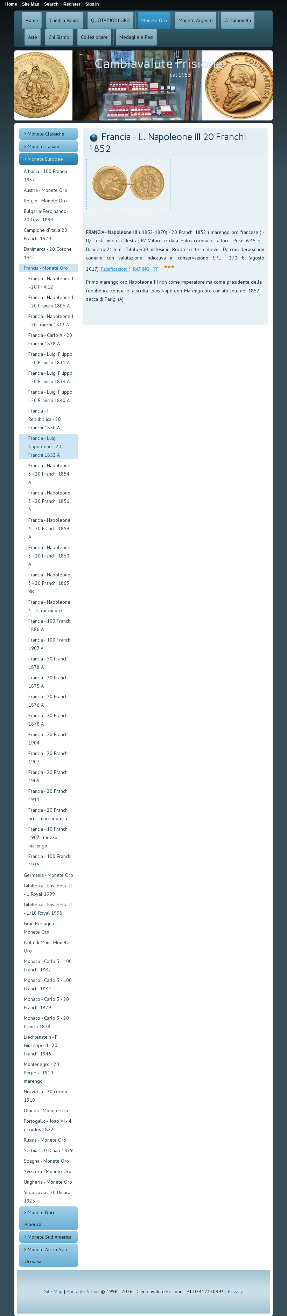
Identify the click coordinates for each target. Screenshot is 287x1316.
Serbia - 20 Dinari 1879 (48, 1150)
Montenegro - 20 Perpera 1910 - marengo (41, 1072)
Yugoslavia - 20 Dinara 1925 (47, 1196)
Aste (32, 37)
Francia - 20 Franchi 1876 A (48, 700)
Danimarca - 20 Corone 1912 (48, 253)
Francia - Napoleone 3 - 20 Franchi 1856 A (49, 501)
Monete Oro (154, 20)
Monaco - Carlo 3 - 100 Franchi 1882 (48, 965)
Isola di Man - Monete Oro (46, 946)
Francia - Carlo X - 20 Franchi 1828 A (50, 339)
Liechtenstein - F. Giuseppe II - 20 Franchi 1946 (41, 1045)
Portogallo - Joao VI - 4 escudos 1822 (47, 1125)
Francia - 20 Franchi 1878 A (48, 719)
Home (32, 20)
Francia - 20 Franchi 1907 (48, 757)
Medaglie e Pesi (136, 37)
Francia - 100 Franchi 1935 (49, 860)
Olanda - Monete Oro (46, 1110)
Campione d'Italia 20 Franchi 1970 (45, 234)
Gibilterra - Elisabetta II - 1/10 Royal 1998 (48, 908)
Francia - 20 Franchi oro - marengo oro (48, 814)
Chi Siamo (59, 37)
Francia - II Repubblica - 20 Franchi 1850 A (44, 419)
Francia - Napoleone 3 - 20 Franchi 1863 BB (49, 583)
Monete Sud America (49, 1237)
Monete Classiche (46, 134)
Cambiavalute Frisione (158, 63)
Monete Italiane (44, 146)
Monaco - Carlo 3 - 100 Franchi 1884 (48, 984)
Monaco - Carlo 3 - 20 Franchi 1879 (46, 1003)
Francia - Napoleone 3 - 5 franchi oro (49, 606)
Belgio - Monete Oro (45, 201)
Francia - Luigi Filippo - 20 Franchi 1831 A (50, 358)
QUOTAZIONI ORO (110, 20)
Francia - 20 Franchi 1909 (48, 776)
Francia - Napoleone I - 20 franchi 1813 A (50, 320)
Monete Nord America (40, 1218)
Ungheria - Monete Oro (48, 1182)
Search (51, 4)
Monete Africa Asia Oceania (45, 1255)
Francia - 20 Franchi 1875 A (48, 681)
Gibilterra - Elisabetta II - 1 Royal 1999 (48, 889)
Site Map (53, 1291)
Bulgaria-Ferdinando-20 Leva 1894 (46, 215)
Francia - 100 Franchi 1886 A (49, 625)
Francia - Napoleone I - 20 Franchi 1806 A (50, 301)
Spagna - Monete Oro (46, 1161)
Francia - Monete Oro (46, 268)
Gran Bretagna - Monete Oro (40, 927)
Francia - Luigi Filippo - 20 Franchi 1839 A (50, 377)
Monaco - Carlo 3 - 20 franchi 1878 (46, 1022)
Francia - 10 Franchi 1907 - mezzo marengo (48, 837)
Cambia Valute (64, 20)
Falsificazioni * (115, 269)
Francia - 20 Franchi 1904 (48, 738)
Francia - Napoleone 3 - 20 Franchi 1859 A (49, 528)
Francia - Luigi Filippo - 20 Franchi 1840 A (50, 396)
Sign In (92, 4)
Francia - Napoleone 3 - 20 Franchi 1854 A (49, 473)
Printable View (81, 1291)
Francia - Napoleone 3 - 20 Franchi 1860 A (49, 555)
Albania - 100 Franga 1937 (45, 175)
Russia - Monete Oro (45, 1140)
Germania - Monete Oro (48, 875)
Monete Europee (45, 159)
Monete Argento (195, 20)
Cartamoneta (237, 20)
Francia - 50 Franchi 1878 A (48, 663)
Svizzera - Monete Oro (47, 1171)
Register (71, 4)
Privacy (235, 1291)
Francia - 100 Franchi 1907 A (49, 644)
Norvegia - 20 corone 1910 (46, 1095)
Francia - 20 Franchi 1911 (48, 795)
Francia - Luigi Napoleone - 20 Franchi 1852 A (44, 446)
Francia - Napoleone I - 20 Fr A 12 (50, 282)
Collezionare (94, 37)
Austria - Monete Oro (45, 190)
